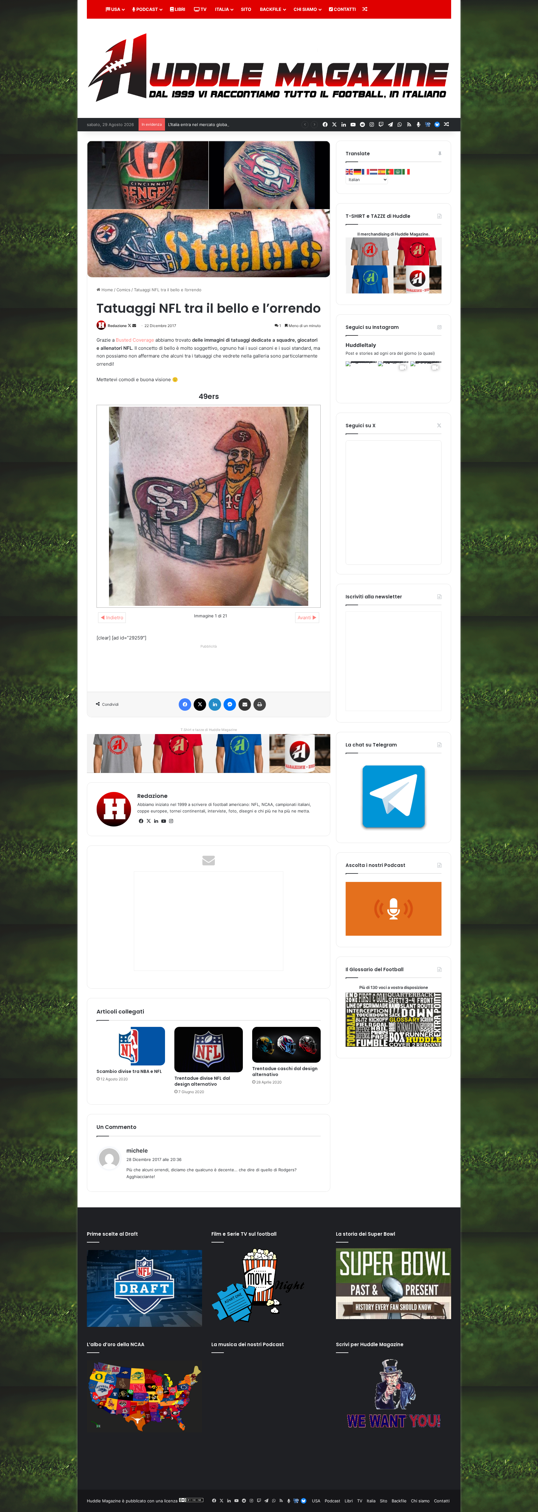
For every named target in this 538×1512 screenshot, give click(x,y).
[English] (350, 171)
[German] (358, 171)
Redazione (117, 325)
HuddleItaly (361, 345)
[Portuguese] (390, 171)
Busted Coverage (135, 340)
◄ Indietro (112, 617)
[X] (148, 821)
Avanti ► (307, 617)
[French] (366, 171)
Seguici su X (360, 425)
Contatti (344, 9)
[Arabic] (398, 171)
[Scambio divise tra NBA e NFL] (131, 1046)
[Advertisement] (210, 664)
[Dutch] (374, 171)
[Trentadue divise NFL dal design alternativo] (208, 1050)
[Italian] (406, 171)
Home (106, 289)
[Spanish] (382, 171)
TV (203, 9)
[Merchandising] (208, 753)
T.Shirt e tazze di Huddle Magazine (209, 730)
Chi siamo (305, 9)
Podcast (146, 9)
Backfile (270, 9)
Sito (246, 9)
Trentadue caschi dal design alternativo (285, 1071)
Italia (222, 9)
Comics (123, 289)
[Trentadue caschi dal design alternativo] (286, 1045)
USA (115, 9)
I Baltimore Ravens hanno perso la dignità (208, 124)
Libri (179, 9)
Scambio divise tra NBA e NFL (129, 1071)
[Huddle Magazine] (269, 68)
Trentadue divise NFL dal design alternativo (202, 1081)
